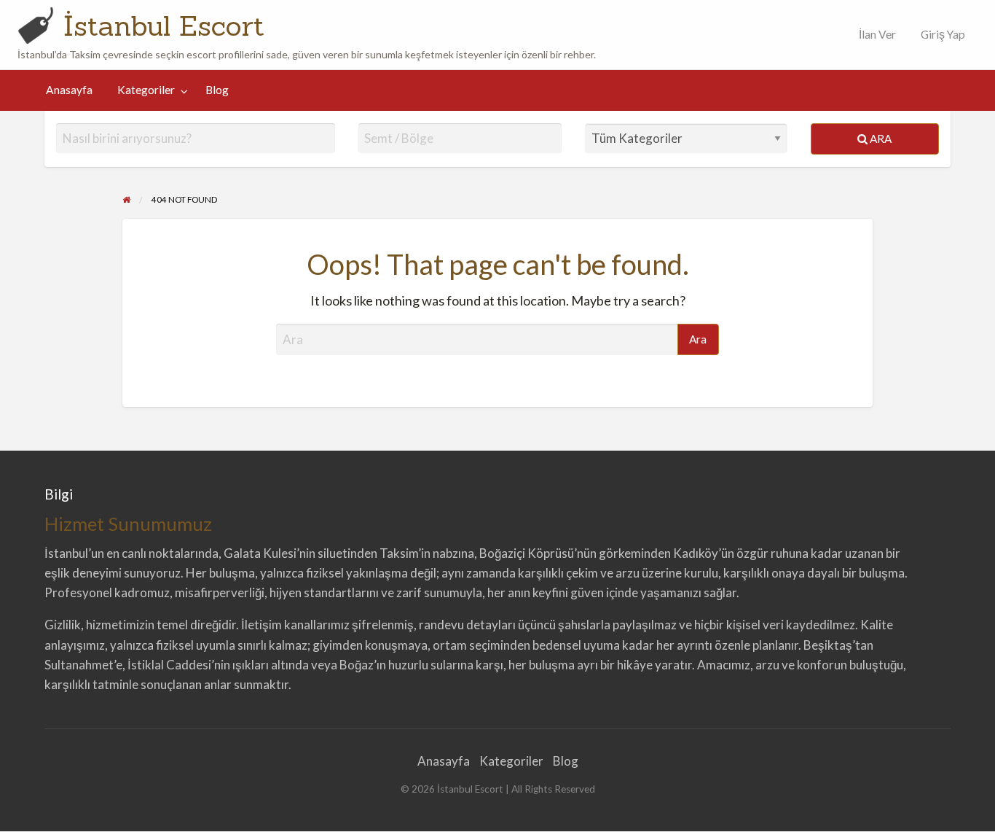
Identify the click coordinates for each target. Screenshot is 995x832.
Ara (880, 138)
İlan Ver (876, 34)
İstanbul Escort (163, 25)
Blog (217, 89)
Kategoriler (146, 89)
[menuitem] (874, 34)
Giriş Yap (943, 34)
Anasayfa (69, 89)
